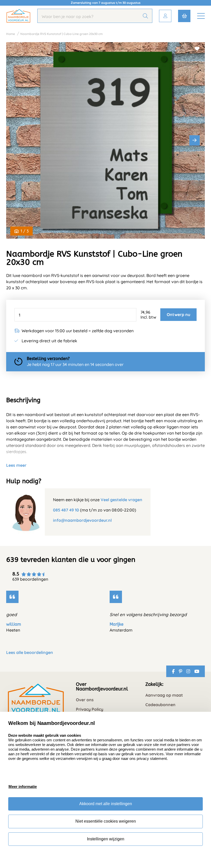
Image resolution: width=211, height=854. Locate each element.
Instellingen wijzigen (105, 839)
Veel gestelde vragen (121, 499)
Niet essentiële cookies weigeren (105, 821)
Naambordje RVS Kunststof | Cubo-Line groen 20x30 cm (61, 34)
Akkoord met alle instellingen (105, 804)
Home (10, 34)
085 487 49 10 (66, 510)
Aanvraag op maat (164, 695)
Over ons (85, 699)
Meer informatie (22, 786)
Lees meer (16, 465)
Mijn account (165, 16)
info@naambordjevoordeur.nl (82, 520)
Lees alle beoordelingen (29, 652)
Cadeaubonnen (160, 704)
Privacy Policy (89, 709)
